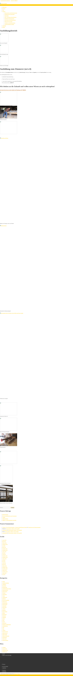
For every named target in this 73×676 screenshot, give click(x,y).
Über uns (3, 8)
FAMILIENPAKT (5, 518)
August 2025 (4, 540)
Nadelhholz (4, 617)
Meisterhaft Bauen (5, 514)
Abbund (3, 581)
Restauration (4, 623)
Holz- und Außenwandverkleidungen (10, 17)
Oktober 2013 (4, 570)
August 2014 (4, 558)
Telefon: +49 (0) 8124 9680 (6, 655)
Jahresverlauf (4, 607)
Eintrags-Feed (4, 648)
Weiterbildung (4, 637)
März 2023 (4, 541)
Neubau (3, 618)
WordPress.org (4, 651)
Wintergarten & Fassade (8, 21)
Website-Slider (4, 634)
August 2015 (4, 551)
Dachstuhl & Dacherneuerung (9, 18)
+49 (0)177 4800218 (14, 0)
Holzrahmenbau (4, 603)
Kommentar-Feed (5, 650)
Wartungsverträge (5, 631)
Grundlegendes (4, 597)
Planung (3, 621)
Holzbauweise (4, 601)
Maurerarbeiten (4, 611)
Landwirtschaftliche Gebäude (9, 24)
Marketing (4, 610)
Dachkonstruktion (5, 590)
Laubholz (3, 608)
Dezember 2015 (4, 548)
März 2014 (4, 564)
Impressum (4, 670)
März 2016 (4, 547)
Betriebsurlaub (4, 587)
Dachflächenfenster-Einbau (6, 588)
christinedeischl (4, 530)
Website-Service (4, 633)
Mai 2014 (3, 561)
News (3, 10)
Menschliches (4, 614)
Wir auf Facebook (5, 666)
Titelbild (3, 517)
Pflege (3, 620)
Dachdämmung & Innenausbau (9, 14)
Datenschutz (4, 671)
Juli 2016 (3, 545)
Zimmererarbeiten (5, 640)
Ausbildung (4, 25)
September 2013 (5, 571)
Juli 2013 (3, 574)
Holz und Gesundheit (5, 600)
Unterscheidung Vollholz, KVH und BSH (13, 528)
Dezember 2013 (4, 567)
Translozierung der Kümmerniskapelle (34, 527)
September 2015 (5, 550)
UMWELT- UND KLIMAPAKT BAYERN (9, 520)
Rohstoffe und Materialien (6, 624)
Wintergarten (4, 638)
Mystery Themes (17, 673)
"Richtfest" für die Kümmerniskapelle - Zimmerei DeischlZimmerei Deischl (14, 527)
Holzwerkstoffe (4, 604)
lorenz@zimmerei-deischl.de (5, 0)
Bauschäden (4, 585)
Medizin (3, 613)
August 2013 (4, 573)
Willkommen (4, 7)
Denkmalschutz (4, 591)
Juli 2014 (3, 560)
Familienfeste (4, 594)
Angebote (3, 11)
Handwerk (4, 598)
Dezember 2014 (4, 555)
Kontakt (3, 27)
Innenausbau (7, 15)
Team (3, 628)
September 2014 (5, 557)
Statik (3, 627)
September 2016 (5, 544)
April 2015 (4, 554)
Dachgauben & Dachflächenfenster (10, 20)
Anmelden (4, 647)
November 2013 (4, 568)
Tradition (3, 630)
